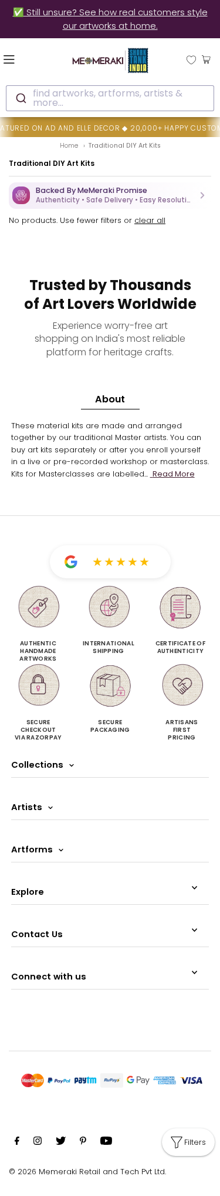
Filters (195, 1142)
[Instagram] (37, 1142)
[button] (110, 195)
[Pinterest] (83, 1142)
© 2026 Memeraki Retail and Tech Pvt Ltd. (87, 1172)
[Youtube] (106, 1142)
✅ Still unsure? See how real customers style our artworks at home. (110, 19)
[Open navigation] (24, 59)
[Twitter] (61, 1142)
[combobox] (110, 98)
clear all (149, 220)
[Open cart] (206, 59)
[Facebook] (17, 1142)
